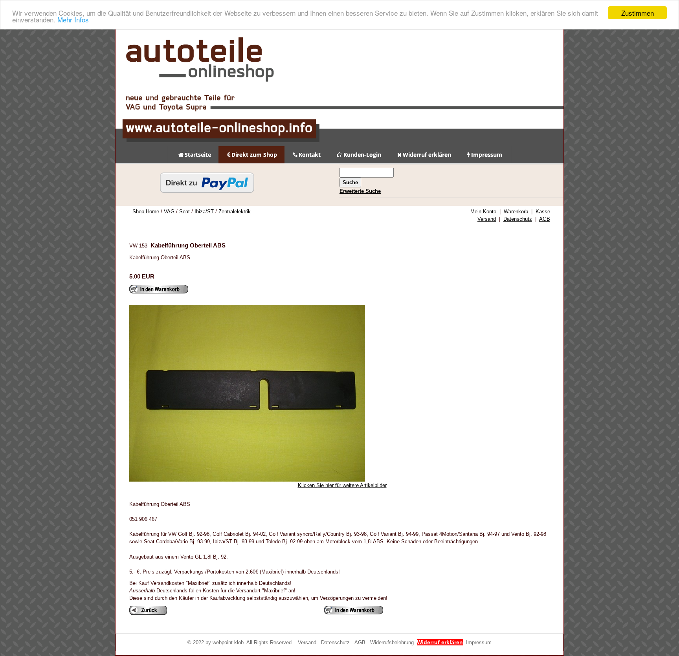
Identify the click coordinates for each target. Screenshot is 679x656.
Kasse (543, 211)
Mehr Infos (73, 20)
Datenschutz (517, 219)
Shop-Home (145, 211)
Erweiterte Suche (360, 191)
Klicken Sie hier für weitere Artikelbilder (342, 485)
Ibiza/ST (204, 211)
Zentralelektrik (234, 211)
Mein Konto (483, 211)
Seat (184, 211)
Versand (486, 219)
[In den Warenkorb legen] (158, 289)
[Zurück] (148, 610)
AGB (544, 219)
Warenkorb (516, 211)
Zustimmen (637, 13)
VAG (169, 211)
